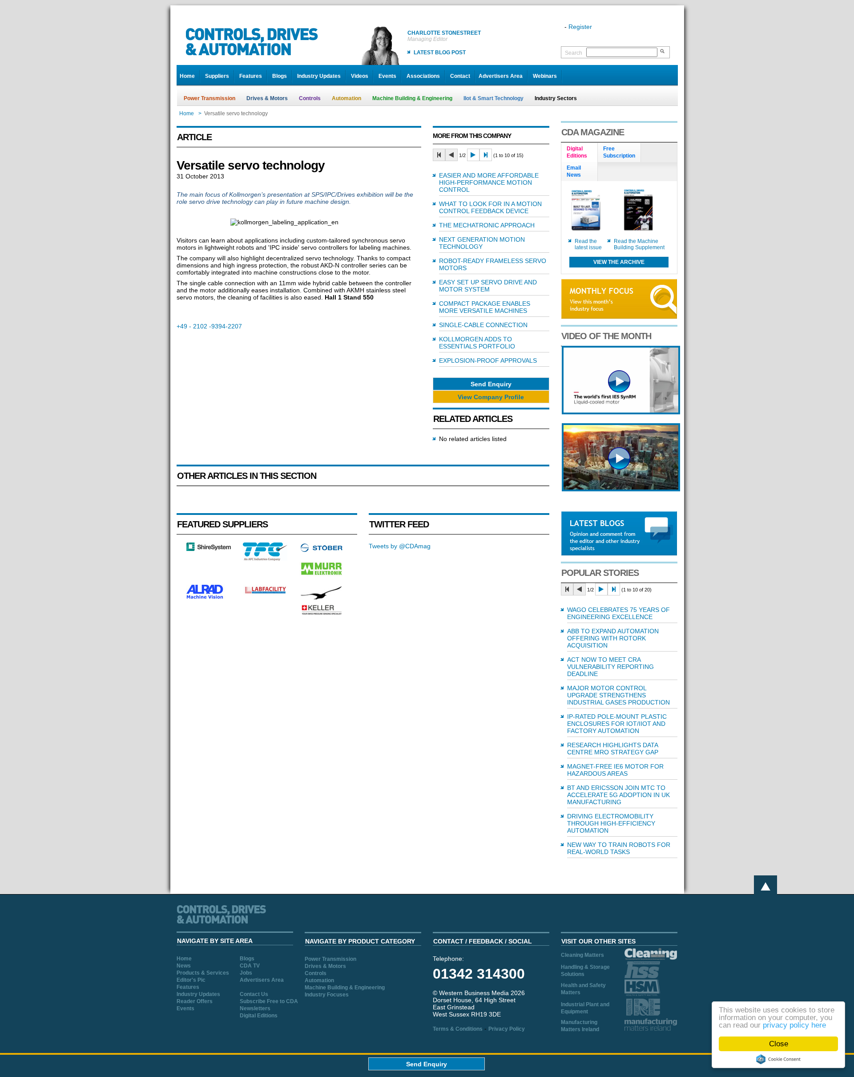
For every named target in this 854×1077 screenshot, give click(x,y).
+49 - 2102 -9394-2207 (209, 326)
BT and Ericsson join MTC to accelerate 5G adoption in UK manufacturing (618, 795)
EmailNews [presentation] (574, 171)
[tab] (579, 152)
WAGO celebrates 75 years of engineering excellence (618, 613)
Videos (359, 76)
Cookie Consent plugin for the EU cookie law (778, 1059)
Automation (346, 98)
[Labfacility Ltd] (265, 593)
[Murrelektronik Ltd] (321, 576)
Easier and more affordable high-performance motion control (489, 182)
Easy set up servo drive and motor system (488, 286)
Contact (460, 76)
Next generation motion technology (482, 243)
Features (250, 76)
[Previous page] (451, 155)
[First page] (439, 155)
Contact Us (254, 994)
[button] (491, 383)
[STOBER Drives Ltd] (321, 550)
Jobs (246, 973)
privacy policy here (794, 1025)
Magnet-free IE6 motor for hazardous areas (615, 770)
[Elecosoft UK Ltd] (208, 548)
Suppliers (217, 76)
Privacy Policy (506, 1029)
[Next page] (473, 155)
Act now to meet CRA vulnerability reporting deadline (610, 666)
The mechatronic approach (487, 225)
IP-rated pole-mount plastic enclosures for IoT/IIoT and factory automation (617, 723)
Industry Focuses (327, 995)
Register (580, 26)
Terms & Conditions (458, 1029)
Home (187, 76)
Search (573, 53)
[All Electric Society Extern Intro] (621, 489)
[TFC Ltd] (265, 558)
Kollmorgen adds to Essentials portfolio (477, 343)
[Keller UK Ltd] (321, 613)
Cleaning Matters (582, 955)
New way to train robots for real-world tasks (618, 848)
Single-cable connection (483, 324)
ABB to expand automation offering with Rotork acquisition (613, 638)
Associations (423, 76)
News (184, 966)
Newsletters (255, 1008)
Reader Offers (195, 1001)
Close (778, 1044)
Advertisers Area (501, 76)
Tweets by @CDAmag (400, 546)
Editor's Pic (191, 980)
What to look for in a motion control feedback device (490, 207)
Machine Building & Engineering (412, 98)
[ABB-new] (621, 412)
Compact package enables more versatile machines (484, 307)
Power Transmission (209, 98)
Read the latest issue (588, 244)
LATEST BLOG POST (440, 52)
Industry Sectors (556, 98)
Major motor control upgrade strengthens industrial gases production (618, 695)
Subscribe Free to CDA (269, 1001)
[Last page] (485, 155)
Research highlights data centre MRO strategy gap (612, 748)
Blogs (279, 76)
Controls (310, 98)
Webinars (545, 76)
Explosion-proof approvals (488, 360)
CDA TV (250, 966)
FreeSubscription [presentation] (619, 152)
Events (387, 76)
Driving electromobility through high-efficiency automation (611, 823)
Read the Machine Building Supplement (639, 244)
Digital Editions (259, 1015)
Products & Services (203, 973)
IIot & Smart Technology (493, 98)
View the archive (619, 262)
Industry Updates (319, 76)
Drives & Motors (267, 98)
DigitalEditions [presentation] (577, 152)
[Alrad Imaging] (208, 597)
